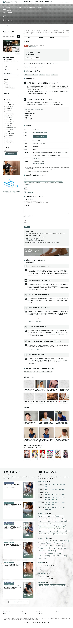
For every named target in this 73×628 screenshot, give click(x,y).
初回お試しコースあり (10, 104)
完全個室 (25, 182)
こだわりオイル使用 (10, 129)
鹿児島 (46, 509)
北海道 (46, 492)
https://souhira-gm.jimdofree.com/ (35, 67)
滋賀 (60, 489)
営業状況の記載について (32, 46)
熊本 (49, 507)
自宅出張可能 (38, 182)
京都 (53, 489)
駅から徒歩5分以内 (45, 182)
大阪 (46, 489)
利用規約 (4, 613)
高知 (53, 504)
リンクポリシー (39, 613)
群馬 (43, 371)
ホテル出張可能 (31, 182)
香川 (46, 504)
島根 (56, 502)
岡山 (49, 502)
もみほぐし (48, 74)
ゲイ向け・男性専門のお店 (7, 20)
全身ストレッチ (41, 74)
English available (59, 182)
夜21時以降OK (52, 182)
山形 (59, 494)
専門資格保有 (8, 139)
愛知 (49, 497)
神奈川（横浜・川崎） (28, 371)
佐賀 (53, 507)
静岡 (53, 499)
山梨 (63, 497)
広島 (46, 502)
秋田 (56, 494)
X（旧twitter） (37, 158)
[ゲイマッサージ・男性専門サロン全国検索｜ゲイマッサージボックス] (10, 2)
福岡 (46, 507)
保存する (27, 41)
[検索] (18, 36)
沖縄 (50, 509)
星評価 (25, 220)
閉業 (4, 16)
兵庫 (50, 489)
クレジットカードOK (10, 121)
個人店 (7, 84)
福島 (63, 494)
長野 (46, 499)
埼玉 (34, 371)
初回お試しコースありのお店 (35, 321)
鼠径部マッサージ (35, 74)
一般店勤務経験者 (27, 184)
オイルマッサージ (27, 74)
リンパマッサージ (54, 74)
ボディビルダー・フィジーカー (11, 143)
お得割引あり (8, 125)
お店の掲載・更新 (23, 611)
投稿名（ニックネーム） (29, 216)
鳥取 (53, 502)
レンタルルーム (9, 112)
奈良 (56, 489)
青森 (49, 494)
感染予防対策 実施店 (10, 133)
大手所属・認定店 (10, 87)
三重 (56, 499)
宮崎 (59, 507)
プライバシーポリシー (24, 613)
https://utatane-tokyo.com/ (38, 163)
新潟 (46, 497)
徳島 (63, 502)
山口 (59, 502)
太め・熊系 (8, 131)
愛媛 (49, 504)
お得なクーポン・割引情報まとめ (36, 319)
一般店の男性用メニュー (11, 127)
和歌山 (63, 489)
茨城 (61, 484)
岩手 (53, 494)
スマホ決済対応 (9, 123)
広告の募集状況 (39, 611)
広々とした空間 (9, 119)
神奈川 (50, 484)
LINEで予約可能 (9, 137)
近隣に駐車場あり (9, 115)
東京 (25, 179)
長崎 (56, 507)
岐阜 (49, 499)
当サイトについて (6, 611)
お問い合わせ (56, 611)
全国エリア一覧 (49, 371)
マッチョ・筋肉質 (9, 106)
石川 (56, 497)
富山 (53, 497)
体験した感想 (26, 205)
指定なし (7, 82)
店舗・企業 (8, 86)
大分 (63, 507)
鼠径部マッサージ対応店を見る (35, 349)
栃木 (40, 371)
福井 (59, 497)
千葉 (37, 371)
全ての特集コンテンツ (19, 602)
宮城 (46, 494)
